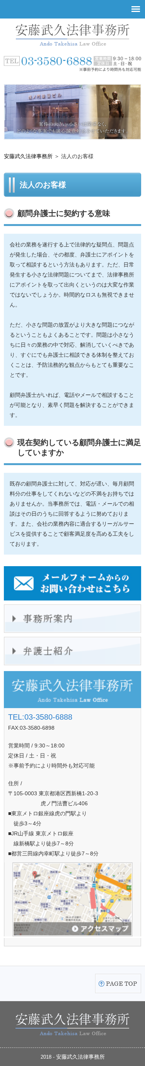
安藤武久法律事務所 (28, 156)
